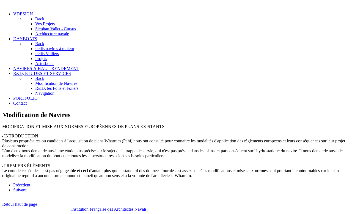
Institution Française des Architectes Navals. (109, 209)
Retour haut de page (19, 204)
